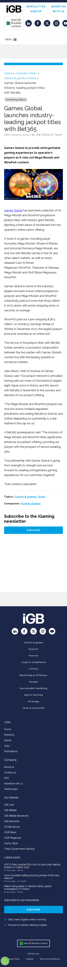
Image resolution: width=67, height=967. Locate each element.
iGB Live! (9, 804)
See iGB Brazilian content (14, 23)
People (33, 682)
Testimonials (11, 789)
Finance (33, 655)
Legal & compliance (33, 662)
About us (9, 767)
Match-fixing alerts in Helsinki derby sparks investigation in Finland (28, 887)
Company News (26, 73)
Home (8, 73)
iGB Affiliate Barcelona (16, 815)
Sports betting (33, 695)
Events (7, 740)
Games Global (13, 210)
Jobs (7, 745)
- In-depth (21, 881)
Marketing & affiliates (33, 675)
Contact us (10, 772)
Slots (32, 78)
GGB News (10, 832)
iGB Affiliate (10, 810)
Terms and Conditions (50, 959)
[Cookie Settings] (5, 961)
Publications (11, 751)
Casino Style (11, 843)
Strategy (33, 701)
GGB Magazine (12, 837)
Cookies (30, 959)
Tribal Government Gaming (19, 848)
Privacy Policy (13, 959)
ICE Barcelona (12, 826)
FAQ (6, 778)
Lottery (33, 669)
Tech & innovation (33, 708)
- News (19, 870)
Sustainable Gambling (33, 688)
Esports (33, 649)
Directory (9, 734)
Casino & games (15, 78)
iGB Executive (11, 821)
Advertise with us (13, 783)
